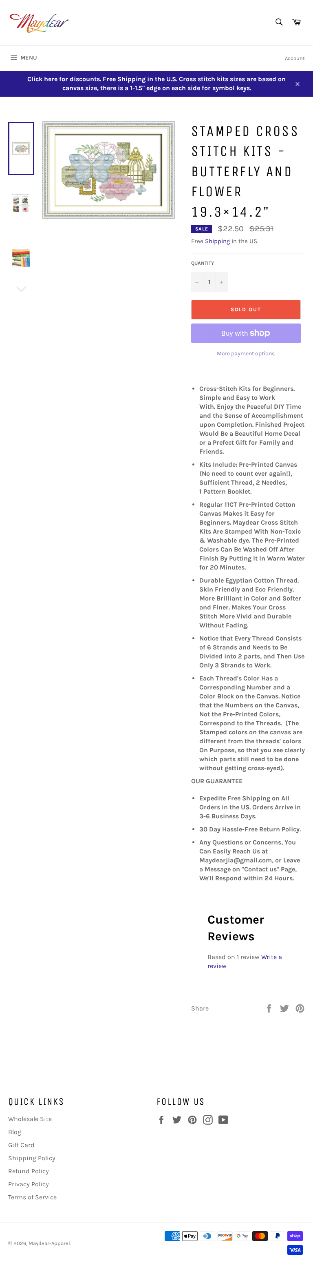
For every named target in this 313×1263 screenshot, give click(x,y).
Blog (14, 1132)
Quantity (202, 263)
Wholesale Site (30, 1119)
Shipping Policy (31, 1158)
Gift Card (21, 1145)
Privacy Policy (28, 1184)
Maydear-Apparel (49, 1243)
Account (295, 58)
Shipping (217, 241)
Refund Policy (28, 1171)
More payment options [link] (246, 353)
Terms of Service (32, 1197)
